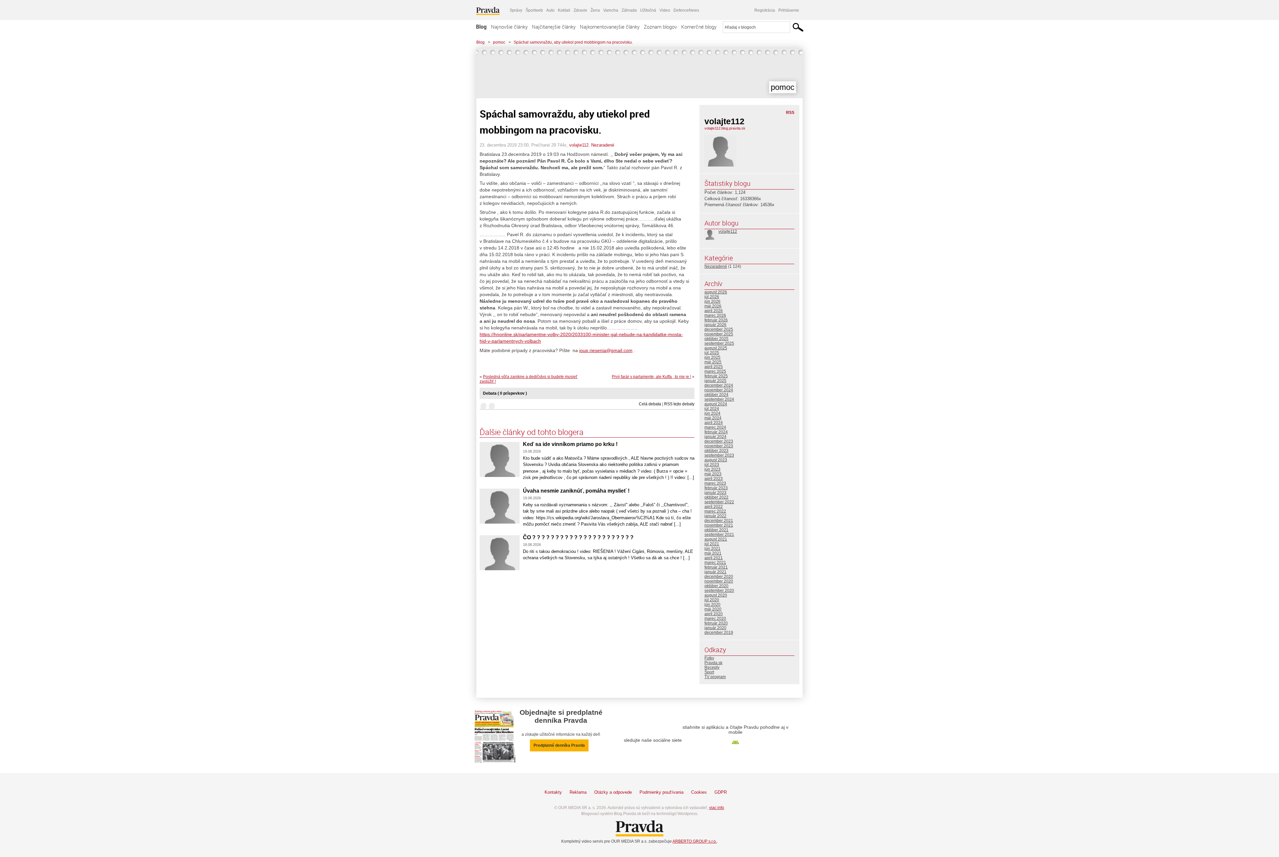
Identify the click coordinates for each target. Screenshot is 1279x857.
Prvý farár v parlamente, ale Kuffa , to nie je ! (651, 376)
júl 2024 (711, 408)
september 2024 (719, 399)
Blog (481, 26)
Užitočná (648, 10)
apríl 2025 (713, 366)
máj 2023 (712, 474)
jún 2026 (712, 301)
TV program (715, 676)
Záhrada (629, 10)
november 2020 (718, 581)
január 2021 (715, 572)
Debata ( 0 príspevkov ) (505, 393)
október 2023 (716, 450)
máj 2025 (712, 362)
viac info (716, 807)
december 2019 (718, 632)
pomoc (499, 42)
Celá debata (650, 404)
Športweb (534, 10)
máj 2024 (712, 418)
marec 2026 (715, 315)
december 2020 (718, 576)
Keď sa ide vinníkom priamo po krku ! (570, 444)
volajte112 (579, 145)
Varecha (610, 10)
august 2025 (715, 348)
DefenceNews (686, 10)
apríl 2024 (713, 422)
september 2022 (719, 502)
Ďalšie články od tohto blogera (532, 432)
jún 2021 (712, 548)
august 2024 (715, 404)
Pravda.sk (713, 662)
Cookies (699, 792)
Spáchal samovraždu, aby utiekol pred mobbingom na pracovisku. (573, 42)
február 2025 (716, 376)
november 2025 (718, 334)
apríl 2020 (713, 614)
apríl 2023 (713, 478)
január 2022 (715, 516)
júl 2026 (711, 296)
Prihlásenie (788, 10)
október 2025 (716, 338)
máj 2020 (712, 609)
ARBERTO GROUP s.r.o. (694, 841)
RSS (790, 112)
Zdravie (580, 10)
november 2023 (718, 446)
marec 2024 (715, 427)
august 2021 (715, 539)
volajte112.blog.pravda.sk (724, 128)
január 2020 (715, 628)
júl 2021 (711, 544)
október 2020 (716, 586)
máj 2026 (712, 306)
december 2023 (718, 441)
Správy (516, 10)
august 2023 (715, 460)
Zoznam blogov (660, 26)
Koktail (564, 10)
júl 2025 (711, 352)
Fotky (709, 658)
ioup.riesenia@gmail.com (606, 350)
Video (664, 10)
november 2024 (718, 390)
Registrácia (764, 10)
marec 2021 (715, 562)
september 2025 (719, 343)
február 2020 (716, 623)
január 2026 (715, 324)
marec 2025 (715, 371)
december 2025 (718, 329)
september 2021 (719, 534)
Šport (709, 672)
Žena (595, 10)
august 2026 (715, 292)
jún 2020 (712, 604)
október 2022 (716, 497)
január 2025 (715, 380)
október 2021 (716, 530)
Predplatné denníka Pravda (559, 745)
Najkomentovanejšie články (610, 26)
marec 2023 (715, 483)
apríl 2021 (713, 558)
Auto (550, 10)
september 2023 (719, 455)
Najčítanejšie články (554, 26)
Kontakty (553, 792)
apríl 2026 (713, 310)
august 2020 (715, 595)
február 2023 (716, 488)
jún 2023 (712, 469)
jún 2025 (712, 357)
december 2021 (718, 520)
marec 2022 (715, 511)
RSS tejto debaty (679, 404)
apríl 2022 (713, 506)
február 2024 (716, 432)
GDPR (720, 792)
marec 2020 (715, 618)
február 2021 (716, 567)
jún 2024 (712, 413)
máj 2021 (712, 553)
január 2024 (715, 436)
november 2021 (718, 525)
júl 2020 (711, 600)
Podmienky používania (661, 792)
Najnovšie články (509, 26)
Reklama (578, 792)
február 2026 (716, 320)
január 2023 (715, 492)
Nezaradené (602, 145)
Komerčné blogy (698, 26)
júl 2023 (711, 464)
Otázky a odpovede (613, 792)
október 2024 (716, 394)
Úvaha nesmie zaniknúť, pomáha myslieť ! (576, 491)
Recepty (711, 667)
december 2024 (718, 385)
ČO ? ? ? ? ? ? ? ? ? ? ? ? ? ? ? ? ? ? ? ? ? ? (578, 537)
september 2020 (719, 590)
